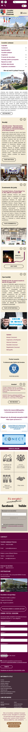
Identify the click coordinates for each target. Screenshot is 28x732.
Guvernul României (18, 707)
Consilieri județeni (6, 52)
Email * (2, 638)
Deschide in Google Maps (8, 594)
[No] (26, 720)
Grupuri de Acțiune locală (6, 688)
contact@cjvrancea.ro (11, 548)
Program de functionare (7, 600)
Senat (15, 702)
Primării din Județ (4, 685)
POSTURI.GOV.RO (14, 376)
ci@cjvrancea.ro (10, 567)
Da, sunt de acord (14, 723)
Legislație (4, 45)
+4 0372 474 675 (10, 556)
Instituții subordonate (7, 64)
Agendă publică (5, 50)
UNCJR (2, 702)
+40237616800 (9, 544)
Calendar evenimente (5, 681)
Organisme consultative (8, 66)
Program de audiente (8, 602)
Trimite (6, 666)
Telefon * (3, 632)
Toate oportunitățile (11, 308)
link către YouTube (22, 505)
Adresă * (3, 626)
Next (24, 119)
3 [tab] (11, 18)
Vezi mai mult (6, 113)
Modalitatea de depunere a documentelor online (13, 670)
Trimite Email (2, 5)
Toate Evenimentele (10, 223)
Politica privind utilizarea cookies (8, 691)
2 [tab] (9, 18)
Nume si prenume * (5, 621)
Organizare (4, 55)
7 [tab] (19, 18)
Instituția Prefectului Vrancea (5, 704)
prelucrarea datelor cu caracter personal (17, 662)
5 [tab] (15, 18)
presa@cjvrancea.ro (11, 558)
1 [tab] (8, 18)
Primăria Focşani (17, 705)
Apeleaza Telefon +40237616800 (5, 5)
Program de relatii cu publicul (8, 597)
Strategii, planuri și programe (10, 59)
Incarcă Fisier (4, 654)
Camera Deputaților (18, 704)
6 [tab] (17, 18)
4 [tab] (13, 18)
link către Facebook (7, 505)
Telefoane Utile (4, 690)
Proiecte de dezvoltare (8, 57)
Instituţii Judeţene (4, 683)
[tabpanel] (14, 28)
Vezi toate (13, 266)
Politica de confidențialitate (7, 693)
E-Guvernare (3, 707)
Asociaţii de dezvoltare (6, 686)
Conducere (4, 48)
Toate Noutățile (9, 159)
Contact (2, 680)
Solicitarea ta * (4, 643)
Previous (21, 119)
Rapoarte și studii (6, 62)
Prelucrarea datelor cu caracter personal (13, 608)
